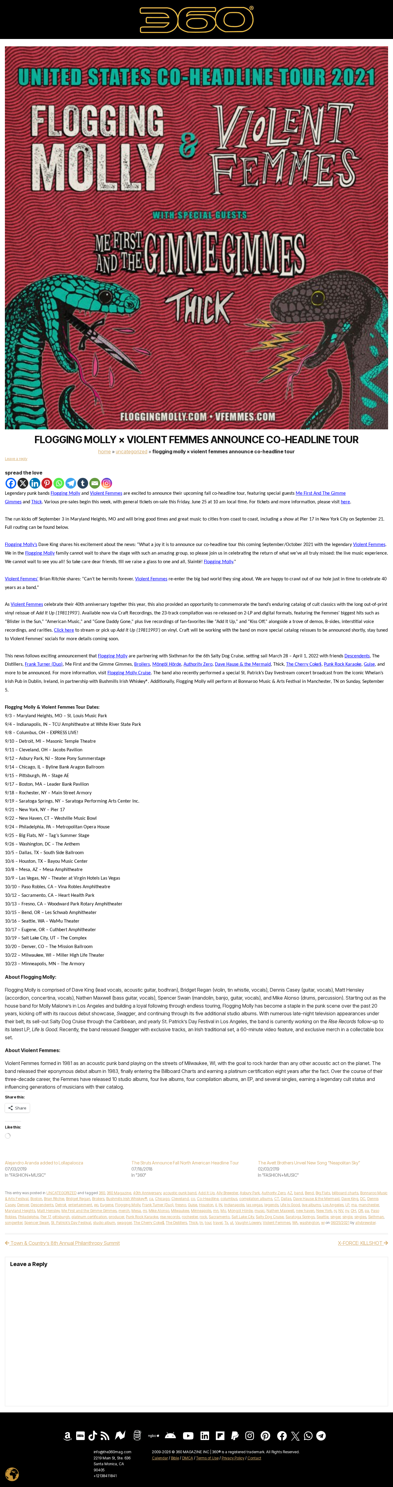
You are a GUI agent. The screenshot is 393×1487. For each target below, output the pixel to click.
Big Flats (323, 1193)
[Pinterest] (46, 483)
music (260, 1210)
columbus (228, 1198)
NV (340, 1210)
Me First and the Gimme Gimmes (89, 1210)
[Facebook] (11, 483)
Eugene (106, 1204)
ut (231, 1222)
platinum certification (89, 1216)
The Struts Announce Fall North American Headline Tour (185, 1162)
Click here (64, 630)
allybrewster (365, 1222)
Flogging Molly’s (21, 544)
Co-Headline (208, 1198)
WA (295, 1222)
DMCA (187, 1458)
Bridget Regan (78, 1198)
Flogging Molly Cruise (129, 673)
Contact (254, 1458)
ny (347, 1210)
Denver (23, 1204)
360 (102, 1193)
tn (201, 1222)
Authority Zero (198, 664)
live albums (311, 1204)
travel (218, 1222)
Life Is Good (290, 1204)
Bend (309, 1193)
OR (360, 1210)
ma (354, 1204)
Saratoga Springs (300, 1216)
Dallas (286, 1198)
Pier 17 (46, 1216)
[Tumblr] (82, 483)
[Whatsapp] (58, 483)
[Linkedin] (34, 483)
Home (104, 451)
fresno (180, 1204)
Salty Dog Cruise (270, 1216)
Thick (36, 502)
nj (335, 1210)
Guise (369, 664)
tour (208, 1222)
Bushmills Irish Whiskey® (126, 1198)
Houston (206, 1204)
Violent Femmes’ (21, 579)
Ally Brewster (227, 1193)
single (347, 1216)
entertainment (80, 1204)
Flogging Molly (65, 493)
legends (271, 1204)
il (216, 1204)
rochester (190, 1216)
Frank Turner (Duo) (44, 664)
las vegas (254, 1204)
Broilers (142, 664)
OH (353, 1210)
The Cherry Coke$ (303, 664)
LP (347, 1204)
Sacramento (219, 1216)
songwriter (13, 1222)
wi (323, 1222)
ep (96, 1204)
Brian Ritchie (54, 1198)
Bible (175, 1458)
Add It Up (206, 1193)
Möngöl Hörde (166, 664)
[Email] (94, 483)
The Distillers (176, 1222)
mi (145, 1210)
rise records (170, 1216)
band (298, 1193)
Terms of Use (207, 1458)
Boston (36, 1198)
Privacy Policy (233, 1458)
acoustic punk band (179, 1193)
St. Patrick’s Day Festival (71, 1222)
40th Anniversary (147, 1193)
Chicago (162, 1198)
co (193, 1198)
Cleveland (180, 1198)
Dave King (349, 1198)
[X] (23, 483)
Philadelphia (28, 1216)
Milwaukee (180, 1210)
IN (220, 1204)
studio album (104, 1222)
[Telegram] (70, 483)
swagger (124, 1222)
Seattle (323, 1216)
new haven (305, 1210)
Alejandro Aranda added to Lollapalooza (44, 1162)
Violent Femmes (106, 493)
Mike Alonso (159, 1210)
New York (324, 1210)
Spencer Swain (36, 1222)
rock (203, 1216)
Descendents (357, 656)
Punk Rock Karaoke (342, 664)
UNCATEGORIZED (131, 451)
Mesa (136, 1210)
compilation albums (255, 1198)
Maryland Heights (20, 1210)
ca (151, 1198)
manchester (369, 1204)
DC (362, 1198)
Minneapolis (201, 1210)
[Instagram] (106, 483)
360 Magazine (119, 1193)
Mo (223, 1210)
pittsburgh (61, 1216)
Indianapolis (234, 1204)
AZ (289, 1193)
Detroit (60, 1204)
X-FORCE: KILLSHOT (361, 1243)
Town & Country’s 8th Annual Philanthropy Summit (64, 1243)
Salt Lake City (243, 1216)
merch (124, 1210)
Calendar (160, 1458)
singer (335, 1216)
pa (367, 1210)
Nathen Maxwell (280, 1210)
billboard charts (345, 1193)
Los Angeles (333, 1204)
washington (309, 1222)
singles (360, 1216)
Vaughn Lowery (248, 1222)
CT (276, 1198)
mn (216, 1210)
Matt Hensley (48, 1210)
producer (116, 1216)
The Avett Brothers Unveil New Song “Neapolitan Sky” (309, 1162)
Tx (226, 1222)
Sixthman (376, 1216)
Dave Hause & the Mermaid (243, 664)
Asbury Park (250, 1193)
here (345, 502)
